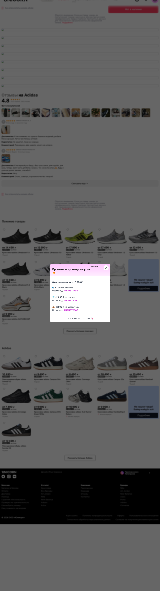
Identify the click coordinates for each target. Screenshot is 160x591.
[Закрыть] (106, 267)
